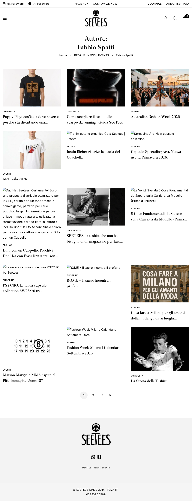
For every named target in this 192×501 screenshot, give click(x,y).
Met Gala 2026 (15, 179)
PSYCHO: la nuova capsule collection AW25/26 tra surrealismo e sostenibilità (24, 291)
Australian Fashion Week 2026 (155, 117)
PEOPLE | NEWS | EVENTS (91, 55)
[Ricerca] (175, 18)
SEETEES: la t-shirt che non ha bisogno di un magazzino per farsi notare (94, 241)
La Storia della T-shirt (149, 381)
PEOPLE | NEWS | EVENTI (96, 467)
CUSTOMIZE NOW (105, 3)
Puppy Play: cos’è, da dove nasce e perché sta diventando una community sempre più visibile (31, 122)
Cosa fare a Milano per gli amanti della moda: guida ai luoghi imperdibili (158, 318)
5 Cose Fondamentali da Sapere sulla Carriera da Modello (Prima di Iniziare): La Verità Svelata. (157, 219)
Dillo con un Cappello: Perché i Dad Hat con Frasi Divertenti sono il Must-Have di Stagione (30, 256)
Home (63, 55)
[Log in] (165, 18)
